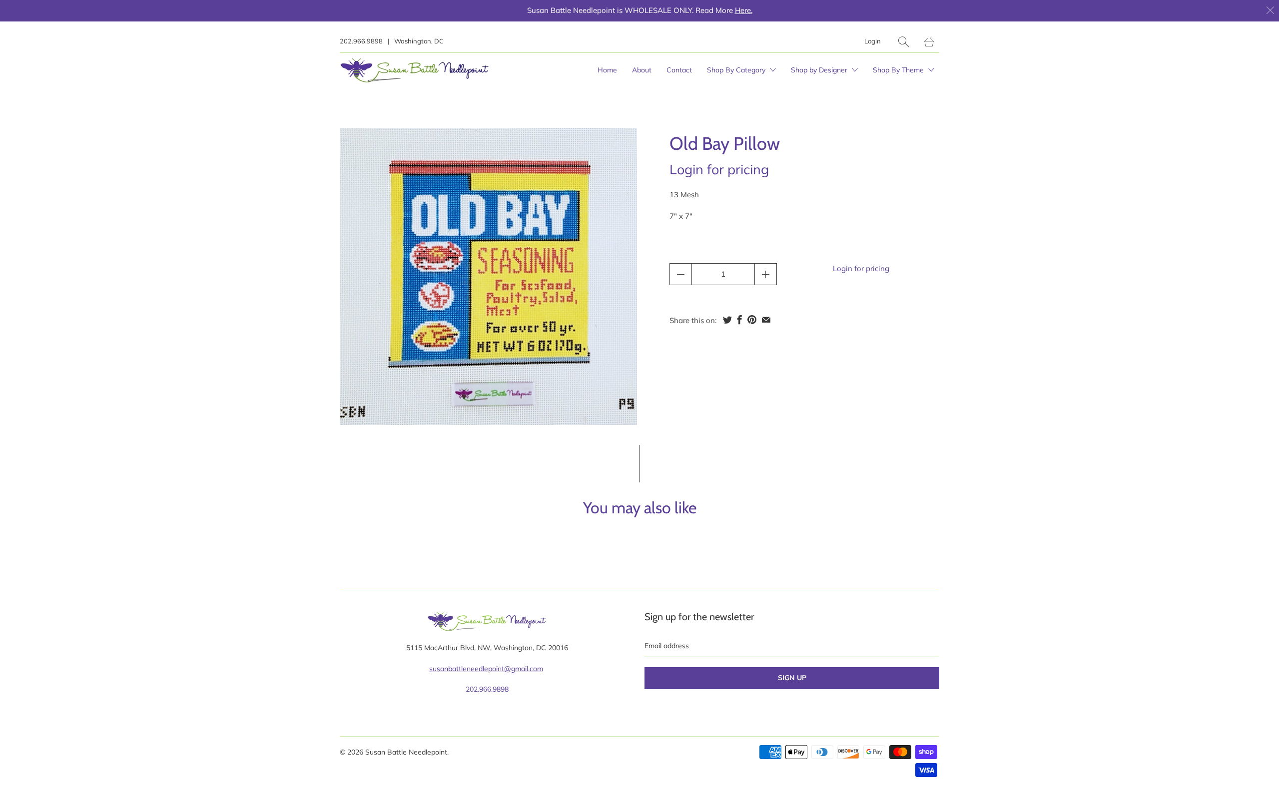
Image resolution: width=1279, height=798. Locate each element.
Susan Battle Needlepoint (406, 752)
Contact (679, 69)
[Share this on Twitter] (727, 319)
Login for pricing (719, 169)
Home (607, 69)
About (641, 69)
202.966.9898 (361, 41)
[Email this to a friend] (766, 319)
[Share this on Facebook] (739, 319)
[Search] (903, 41)
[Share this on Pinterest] (752, 319)
